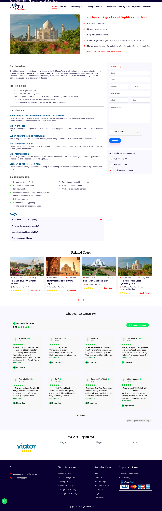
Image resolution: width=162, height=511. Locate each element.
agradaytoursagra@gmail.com (26, 474)
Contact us (146, 6)
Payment (136, 6)
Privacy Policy (124, 477)
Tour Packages (76, 6)
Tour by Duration (94, 6)
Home (54, 6)
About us (63, 6)
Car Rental (98, 489)
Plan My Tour (123, 6)
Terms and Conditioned (128, 473)
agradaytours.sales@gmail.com (45, 1)
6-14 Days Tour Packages (68, 493)
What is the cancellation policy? (25, 220)
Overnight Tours (65, 481)
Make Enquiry (116, 67)
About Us (98, 477)
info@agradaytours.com (123, 170)
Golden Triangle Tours (67, 477)
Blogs (96, 493)
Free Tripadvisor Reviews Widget (139, 421)
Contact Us (99, 497)
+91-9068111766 (19, 1)
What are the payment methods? (25, 226)
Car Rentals (111, 6)
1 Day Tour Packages (66, 485)
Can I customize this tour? (23, 238)
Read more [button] (17, 363)
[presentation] (78, 300)
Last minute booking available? (25, 232)
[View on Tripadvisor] (15, 339)
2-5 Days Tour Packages (68, 489)
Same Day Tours (65, 473)
